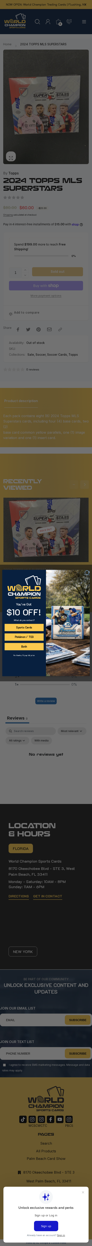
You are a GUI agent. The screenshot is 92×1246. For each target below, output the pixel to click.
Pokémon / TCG (24, 637)
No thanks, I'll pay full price (24, 655)
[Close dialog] (87, 573)
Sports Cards (24, 627)
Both (24, 646)
